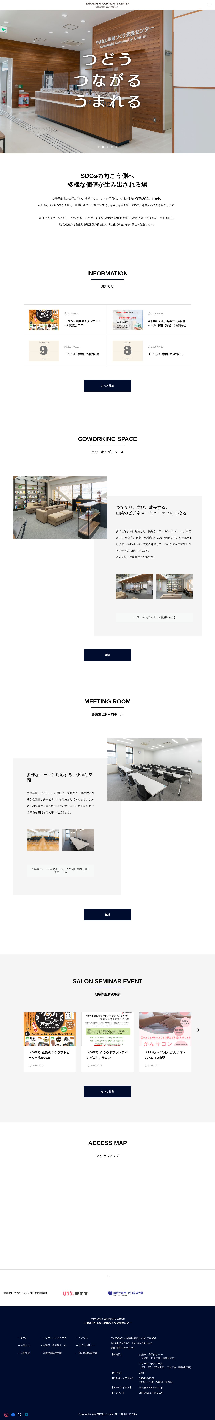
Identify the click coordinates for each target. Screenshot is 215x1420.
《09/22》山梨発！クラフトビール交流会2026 (82, 323)
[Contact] (26, 1414)
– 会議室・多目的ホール (53, 1345)
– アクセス (82, 1337)
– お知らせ (24, 1345)
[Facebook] (13, 1414)
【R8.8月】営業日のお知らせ (165, 354)
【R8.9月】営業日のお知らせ (81, 354)
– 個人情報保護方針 (86, 1353)
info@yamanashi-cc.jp (151, 1387)
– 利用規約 (24, 1353)
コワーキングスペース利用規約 (153, 617)
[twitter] (20, 1414)
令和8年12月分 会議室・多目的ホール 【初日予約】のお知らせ (167, 323)
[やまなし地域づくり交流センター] (107, 5)
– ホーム (23, 1337)
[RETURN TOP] (107, 1275)
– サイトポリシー (85, 1345)
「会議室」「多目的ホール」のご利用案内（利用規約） (60, 870)
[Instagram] (6, 1414)
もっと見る (107, 385)
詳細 (107, 654)
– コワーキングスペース (53, 1337)
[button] (99, 147)
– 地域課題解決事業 (51, 1353)
